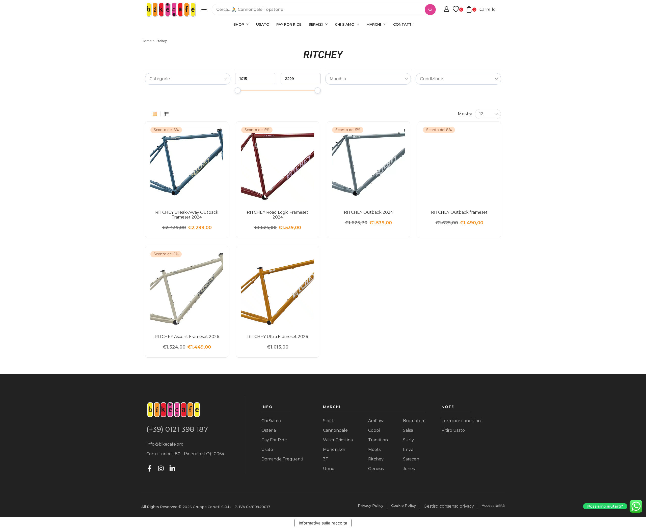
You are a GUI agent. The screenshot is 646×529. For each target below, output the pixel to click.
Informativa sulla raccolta (323, 522)
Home (147, 41)
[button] (204, 9)
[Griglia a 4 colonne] (154, 114)
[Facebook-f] (149, 468)
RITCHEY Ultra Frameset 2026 (277, 336)
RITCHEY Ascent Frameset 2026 (187, 336)
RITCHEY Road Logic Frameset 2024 (277, 215)
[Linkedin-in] (172, 468)
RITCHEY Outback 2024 (368, 212)
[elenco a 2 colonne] (166, 114)
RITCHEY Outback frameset (459, 212)
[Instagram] (161, 468)
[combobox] (187, 79)
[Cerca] (430, 9)
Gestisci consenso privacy (449, 506)
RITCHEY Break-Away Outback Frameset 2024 (186, 215)
